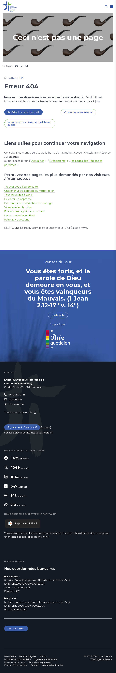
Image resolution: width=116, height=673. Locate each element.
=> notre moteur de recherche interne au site (29, 123)
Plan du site (10, 656)
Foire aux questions (17, 219)
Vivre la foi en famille (17, 207)
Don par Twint (16, 628)
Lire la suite (58, 315)
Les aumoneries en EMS (19, 215)
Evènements (57, 160)
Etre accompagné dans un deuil (25, 211)
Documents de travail (14, 662)
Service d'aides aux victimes (19, 432)
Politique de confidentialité (17, 659)
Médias (43, 656)
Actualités (37, 160)
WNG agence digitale (101, 659)
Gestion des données (52, 665)
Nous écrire (15, 399)
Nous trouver (16, 404)
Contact (35, 665)
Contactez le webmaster (78, 112)
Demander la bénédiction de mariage (28, 203)
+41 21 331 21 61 (17, 394)
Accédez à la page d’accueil (23, 112)
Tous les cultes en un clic (18, 412)
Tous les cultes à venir (18, 195)
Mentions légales (27, 656)
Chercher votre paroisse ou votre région (29, 190)
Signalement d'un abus (20, 427)
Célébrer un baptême (18, 199)
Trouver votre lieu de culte (21, 186)
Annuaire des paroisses (40, 662)
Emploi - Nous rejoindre (15, 665)
